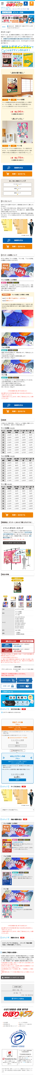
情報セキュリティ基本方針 (25, 1024)
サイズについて (17, 184)
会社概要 (6, 1022)
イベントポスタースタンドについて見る (14, 543)
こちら (27, 1058)
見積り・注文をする (18, 174)
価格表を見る (18, 168)
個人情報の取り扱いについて (10, 1026)
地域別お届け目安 (26, 641)
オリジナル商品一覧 (5, 9)
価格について (17, 193)
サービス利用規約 (23, 1022)
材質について (17, 188)
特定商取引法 (7, 1024)
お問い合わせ (22, 1026)
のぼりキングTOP (5, 7)
